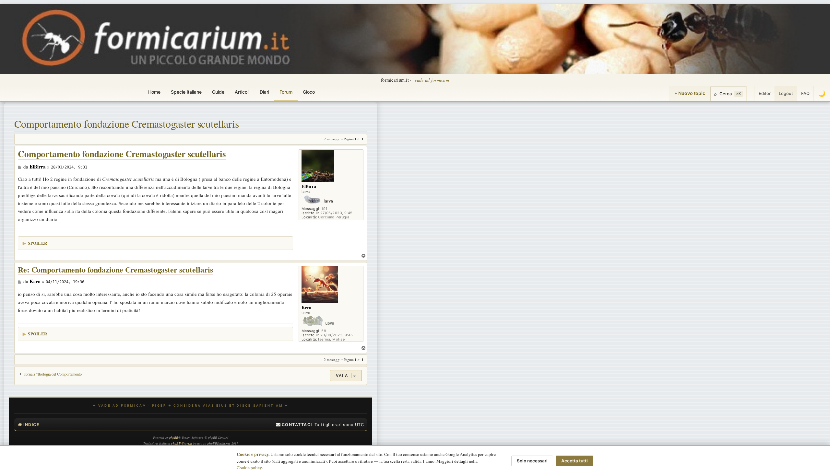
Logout (786, 93)
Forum (285, 92)
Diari (264, 92)
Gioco (309, 92)
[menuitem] (294, 424)
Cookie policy (249, 467)
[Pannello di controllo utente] (750, 93)
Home (154, 92)
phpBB (173, 437)
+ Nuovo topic (689, 93)
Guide (218, 92)
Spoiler (37, 243)
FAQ (805, 93)
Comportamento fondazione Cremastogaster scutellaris (126, 124)
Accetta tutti (574, 460)
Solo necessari (532, 460)
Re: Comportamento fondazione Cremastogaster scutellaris (115, 270)
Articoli (242, 92)
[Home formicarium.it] (415, 39)
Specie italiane (186, 92)
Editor (765, 93)
